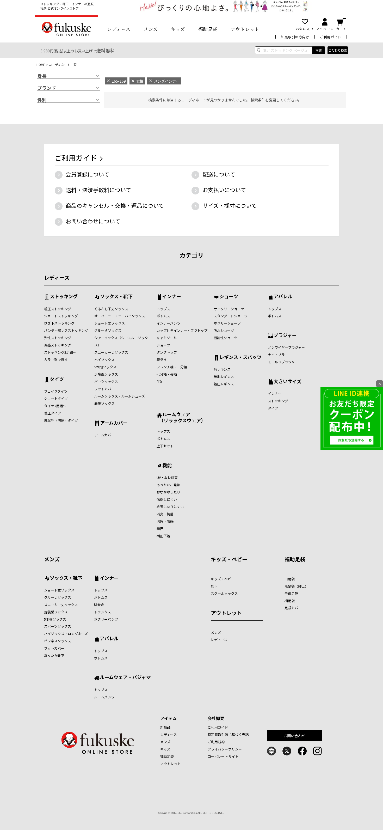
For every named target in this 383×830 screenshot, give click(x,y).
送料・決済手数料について (98, 190)
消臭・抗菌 (165, 513)
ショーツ (163, 345)
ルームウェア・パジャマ (125, 677)
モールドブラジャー (283, 361)
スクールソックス (224, 593)
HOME (40, 64)
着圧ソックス (104, 403)
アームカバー (114, 423)
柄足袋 (290, 600)
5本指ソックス (105, 366)
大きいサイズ (287, 382)
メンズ (151, 29)
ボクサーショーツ (227, 323)
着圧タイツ (52, 413)
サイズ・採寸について (229, 205)
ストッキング (64, 297)
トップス (163, 308)
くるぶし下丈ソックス (111, 308)
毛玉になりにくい (170, 506)
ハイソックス (104, 359)
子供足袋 (291, 593)
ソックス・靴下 (116, 297)
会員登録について (87, 174)
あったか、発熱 (168, 484)
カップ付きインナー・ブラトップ (182, 330)
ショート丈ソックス (109, 323)
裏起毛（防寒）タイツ (61, 420)
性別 (42, 100)
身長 (42, 76)
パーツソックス (106, 381)
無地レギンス (224, 376)
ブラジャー (285, 335)
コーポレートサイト (223, 756)
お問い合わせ (294, 735)
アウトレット (245, 29)
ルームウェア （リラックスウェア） (181, 417)
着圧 (160, 528)
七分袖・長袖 (167, 374)
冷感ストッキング (57, 345)
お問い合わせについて (93, 221)
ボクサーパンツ (106, 619)
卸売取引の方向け (295, 37)
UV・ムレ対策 (167, 477)
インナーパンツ (169, 323)
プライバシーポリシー (225, 749)
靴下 (214, 586)
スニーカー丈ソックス (111, 352)
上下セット (165, 445)
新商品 (165, 727)
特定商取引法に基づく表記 (228, 734)
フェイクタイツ (55, 391)
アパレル (283, 297)
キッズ (178, 29)
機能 (167, 465)
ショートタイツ (56, 398)
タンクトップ (167, 352)
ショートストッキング (61, 315)
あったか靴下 (54, 655)
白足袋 (290, 578)
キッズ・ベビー (229, 559)
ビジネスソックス (57, 640)
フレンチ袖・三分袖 (172, 366)
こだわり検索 (337, 50)
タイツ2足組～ (55, 405)
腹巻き (162, 359)
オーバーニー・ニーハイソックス (119, 315)
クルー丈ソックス (107, 330)
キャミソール (167, 337)
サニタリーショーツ (229, 308)
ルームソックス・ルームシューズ (119, 396)
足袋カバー (293, 607)
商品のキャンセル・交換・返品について (115, 205)
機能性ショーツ (225, 337)
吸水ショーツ (224, 330)
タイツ (57, 379)
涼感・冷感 (165, 521)
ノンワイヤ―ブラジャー (286, 347)
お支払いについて (224, 190)
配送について (218, 174)
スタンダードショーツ (231, 315)
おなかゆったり (168, 492)
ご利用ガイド (330, 37)
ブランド (46, 88)
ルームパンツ (104, 696)
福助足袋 (208, 29)
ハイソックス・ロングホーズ (66, 633)
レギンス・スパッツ (240, 357)
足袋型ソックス (106, 374)
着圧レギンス (224, 383)
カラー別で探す (56, 359)
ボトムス (163, 315)
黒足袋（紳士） (296, 586)
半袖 (160, 381)
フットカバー (104, 388)
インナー (171, 297)
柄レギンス (222, 369)
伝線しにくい (167, 499)
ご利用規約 (216, 741)
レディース (119, 29)
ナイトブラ (276, 354)
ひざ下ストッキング (59, 323)
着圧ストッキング (57, 308)
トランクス (102, 611)
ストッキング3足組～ (60, 352)
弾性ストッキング (57, 337)
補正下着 (163, 535)
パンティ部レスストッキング (66, 330)
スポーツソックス (57, 626)
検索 (319, 50)
